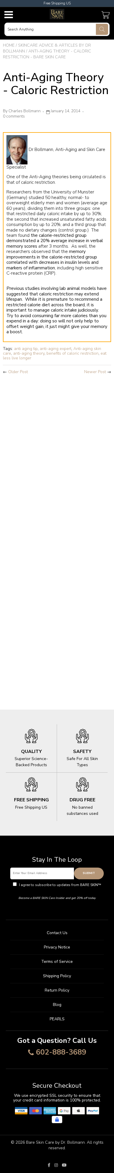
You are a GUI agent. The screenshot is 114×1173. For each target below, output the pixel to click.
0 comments (14, 116)
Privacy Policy (57, 890)
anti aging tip (26, 348)
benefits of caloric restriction (72, 353)
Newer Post (95, 372)
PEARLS (57, 1019)
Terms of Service (57, 961)
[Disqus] (57, 456)
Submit (89, 873)
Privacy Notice (57, 947)
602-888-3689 (61, 1052)
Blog (57, 1004)
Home (9, 45)
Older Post (18, 372)
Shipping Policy (57, 976)
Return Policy (57, 990)
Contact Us (57, 933)
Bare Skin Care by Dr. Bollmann (55, 1142)
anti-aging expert (55, 348)
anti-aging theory (28, 353)
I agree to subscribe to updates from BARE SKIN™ (59, 887)
